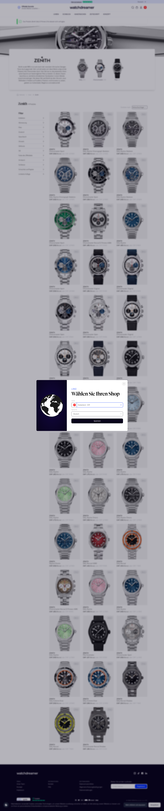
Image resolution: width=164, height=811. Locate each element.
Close (124, 384)
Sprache (74, 409)
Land (73, 400)
